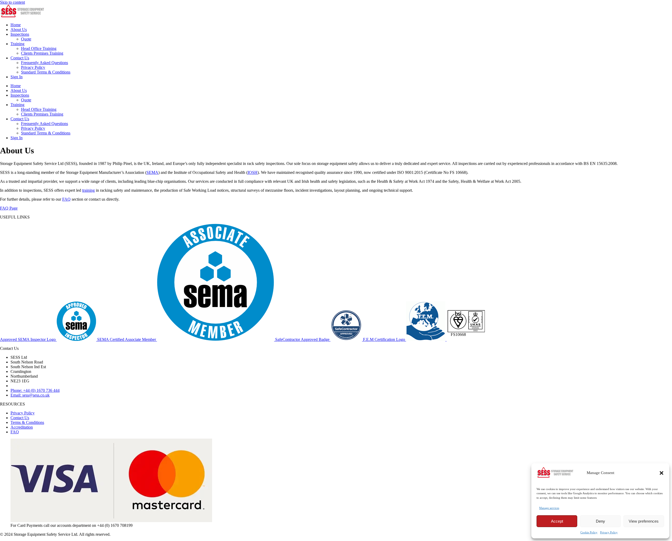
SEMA (152, 172)
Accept (557, 521)
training (88, 190)
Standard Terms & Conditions (45, 72)
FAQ (66, 199)
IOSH (253, 172)
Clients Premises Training (42, 53)
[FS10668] (466, 339)
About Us (18, 29)
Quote (26, 39)
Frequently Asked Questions (44, 62)
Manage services (549, 507)
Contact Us (19, 58)
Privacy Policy (609, 532)
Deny (600, 521)
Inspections (19, 34)
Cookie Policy (588, 532)
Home (15, 25)
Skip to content (12, 2)
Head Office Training (38, 48)
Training (17, 43)
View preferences (644, 521)
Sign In (16, 77)
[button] (661, 473)
